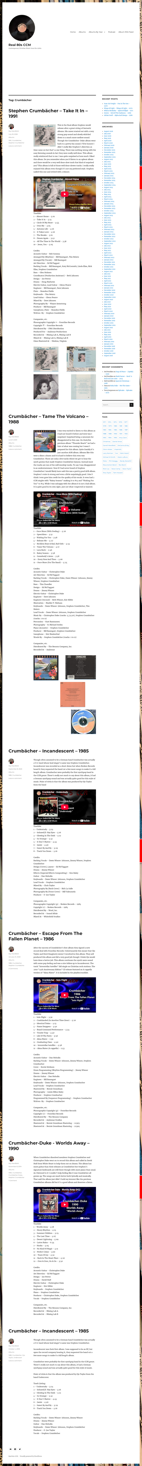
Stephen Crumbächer (16, 143)
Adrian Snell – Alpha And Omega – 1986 (118, 115)
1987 (126, 430)
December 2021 (109, 262)
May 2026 (107, 138)
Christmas (106, 441)
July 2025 (107, 162)
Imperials (117, 449)
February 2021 (109, 286)
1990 (10, 1173)
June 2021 (107, 276)
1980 (115, 426)
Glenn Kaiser (107, 449)
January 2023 (108, 232)
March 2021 (108, 283)
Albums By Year (96, 32)
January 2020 (108, 316)
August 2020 (108, 300)
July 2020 (107, 302)
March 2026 (108, 143)
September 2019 (109, 325)
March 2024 (108, 199)
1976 (120, 422)
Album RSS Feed (125, 32)
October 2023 (108, 211)
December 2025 (109, 150)
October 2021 (108, 267)
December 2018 (109, 346)
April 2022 (107, 253)
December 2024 (109, 178)
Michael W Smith (109, 457)
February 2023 (109, 229)
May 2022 (107, 250)
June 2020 (107, 304)
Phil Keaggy (113, 461)
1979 (110, 426)
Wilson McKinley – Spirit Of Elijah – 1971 (118, 111)
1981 (120, 426)
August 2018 (108, 356)
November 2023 (109, 208)
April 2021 (107, 281)
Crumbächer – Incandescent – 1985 (49, 751)
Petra (105, 461)
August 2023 (108, 215)
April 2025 (107, 169)
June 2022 (107, 248)
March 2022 (108, 255)
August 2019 (108, 328)
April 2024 (107, 197)
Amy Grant (123, 437)
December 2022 (109, 234)
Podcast (111, 32)
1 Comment (13, 1180)
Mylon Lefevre (123, 457)
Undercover (18, 1357)
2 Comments (13, 968)
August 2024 (108, 187)
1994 (110, 437)
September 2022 (110, 241)
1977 (125, 422)
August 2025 (108, 159)
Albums (82, 32)
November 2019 (109, 321)
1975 (115, 422)
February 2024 (109, 201)
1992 (126, 434)
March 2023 (108, 227)
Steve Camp (115, 469)
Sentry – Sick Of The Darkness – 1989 (117, 113)
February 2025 (109, 173)
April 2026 (107, 141)
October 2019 (108, 323)
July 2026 (107, 134)
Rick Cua (106, 469)
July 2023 (107, 218)
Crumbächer (16, 140)
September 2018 (109, 353)
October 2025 (108, 155)
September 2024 (110, 185)
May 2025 (107, 166)
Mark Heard (124, 453)
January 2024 (108, 204)
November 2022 (109, 236)
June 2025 (107, 164)
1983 (104, 430)
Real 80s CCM (20, 45)
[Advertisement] (71, 78)
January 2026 (108, 148)
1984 (110, 430)
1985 (10, 775)
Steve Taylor (126, 469)
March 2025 (108, 171)
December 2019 (109, 318)
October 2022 (108, 239)
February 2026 (109, 145)
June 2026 (107, 136)
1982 (126, 426)
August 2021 (108, 271)
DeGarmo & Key (123, 445)
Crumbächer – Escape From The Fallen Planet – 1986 (45, 936)
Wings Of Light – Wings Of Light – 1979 (118, 108)
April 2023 (107, 225)
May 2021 (107, 278)
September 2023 (109, 213)
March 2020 (108, 311)
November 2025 (109, 152)
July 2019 (107, 330)
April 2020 (107, 309)
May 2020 (107, 307)
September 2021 (109, 269)
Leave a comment (15, 146)
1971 (104, 422)
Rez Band (122, 465)
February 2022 (109, 257)
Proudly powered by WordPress (31, 1456)
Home (73, 32)
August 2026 (108, 131)
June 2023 (107, 220)
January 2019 (108, 344)
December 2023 (109, 206)
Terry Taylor (107, 473)
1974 (109, 422)
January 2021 (108, 288)
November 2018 (109, 349)
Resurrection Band (109, 465)
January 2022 (108, 260)
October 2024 (108, 183)
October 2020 (108, 295)
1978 (104, 426)
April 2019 (107, 337)
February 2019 (109, 342)
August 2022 (108, 243)
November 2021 (109, 264)
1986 (10, 963)
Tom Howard (117, 473)
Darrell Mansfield (109, 445)
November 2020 (109, 293)
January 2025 (108, 176)
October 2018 (108, 351)
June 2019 (107, 332)
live (116, 453)
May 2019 (107, 335)
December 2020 (109, 290)
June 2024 (107, 192)
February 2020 (109, 314)
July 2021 (107, 274)
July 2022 (107, 246)
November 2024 (109, 180)
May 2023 (107, 222)
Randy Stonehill (125, 461)
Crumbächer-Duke (15, 1175)
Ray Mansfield (14, 131)
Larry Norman (108, 453)
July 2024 (107, 190)
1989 (110, 434)
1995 (115, 437)
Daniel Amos (117, 441)
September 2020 (110, 297)
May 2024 (107, 194)
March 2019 (108, 339)
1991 (10, 140)
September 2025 (110, 157)
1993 (104, 437)
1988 (10, 446)
